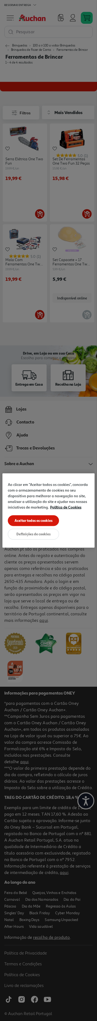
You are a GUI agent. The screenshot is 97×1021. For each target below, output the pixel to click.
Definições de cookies (33, 534)
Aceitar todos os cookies (34, 520)
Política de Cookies (65, 507)
